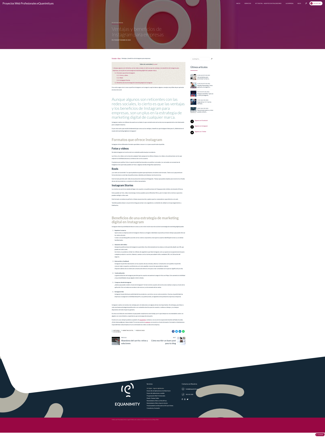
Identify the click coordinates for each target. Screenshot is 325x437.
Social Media (118, 22)
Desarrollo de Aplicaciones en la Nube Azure (159, 391)
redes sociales (140, 330)
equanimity (143, 320)
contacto (147, 322)
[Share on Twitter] (176, 331)
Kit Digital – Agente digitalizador (155, 388)
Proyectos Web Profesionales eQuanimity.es (28, 3)
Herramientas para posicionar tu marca (203, 78)
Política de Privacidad (117, 419)
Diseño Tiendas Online (153, 398)
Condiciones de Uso (146, 419)
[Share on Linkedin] (180, 331)
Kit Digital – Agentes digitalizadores (268, 3)
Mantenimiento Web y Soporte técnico (157, 403)
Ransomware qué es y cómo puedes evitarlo (205, 111)
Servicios (248, 3)
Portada (114, 58)
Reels (120, 78)
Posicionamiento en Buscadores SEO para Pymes (160, 405)
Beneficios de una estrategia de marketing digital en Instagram (133, 82)
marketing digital (128, 330)
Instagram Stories (123, 80)
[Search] (306, 3)
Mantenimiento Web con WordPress (157, 400)
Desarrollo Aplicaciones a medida (155, 393)
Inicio (238, 3)
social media (117, 331)
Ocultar (155, 64)
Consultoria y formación (153, 408)
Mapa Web (156, 419)
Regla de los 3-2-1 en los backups (204, 102)
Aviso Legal (127, 419)
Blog (299, 3)
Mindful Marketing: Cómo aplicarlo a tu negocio (205, 86)
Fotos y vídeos (122, 75)
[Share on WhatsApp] (183, 331)
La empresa (289, 3)
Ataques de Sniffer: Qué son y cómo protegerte (205, 94)
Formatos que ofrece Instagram (125, 73)
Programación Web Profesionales (156, 396)
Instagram (116, 330)
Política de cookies (135, 419)
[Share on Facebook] (173, 331)
